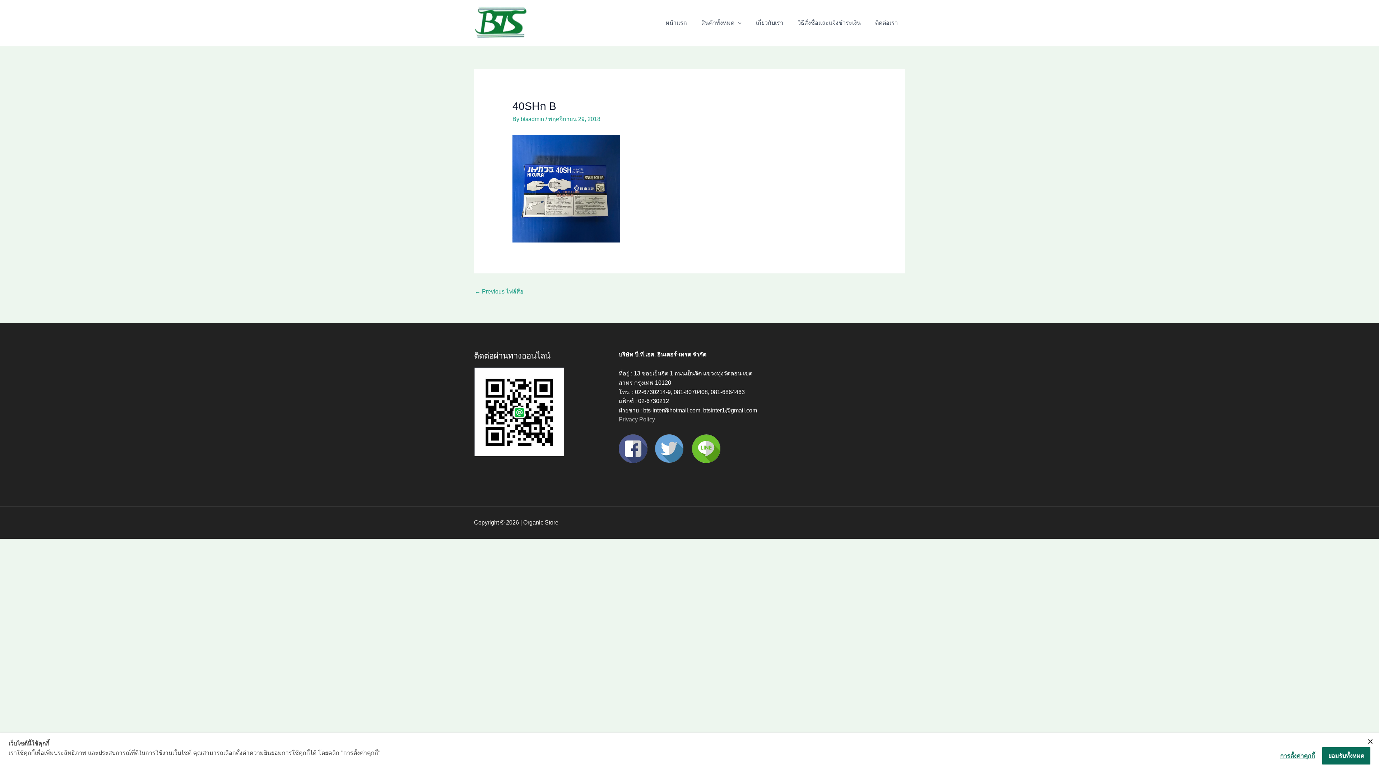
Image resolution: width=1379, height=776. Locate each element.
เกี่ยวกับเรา (769, 23)
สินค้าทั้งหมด (717, 23)
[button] (738, 23)
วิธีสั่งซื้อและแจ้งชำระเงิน (829, 23)
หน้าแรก (676, 23)
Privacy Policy (637, 419)
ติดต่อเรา (886, 23)
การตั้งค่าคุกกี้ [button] (1297, 755)
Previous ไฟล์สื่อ (499, 291)
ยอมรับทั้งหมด (1346, 755)
